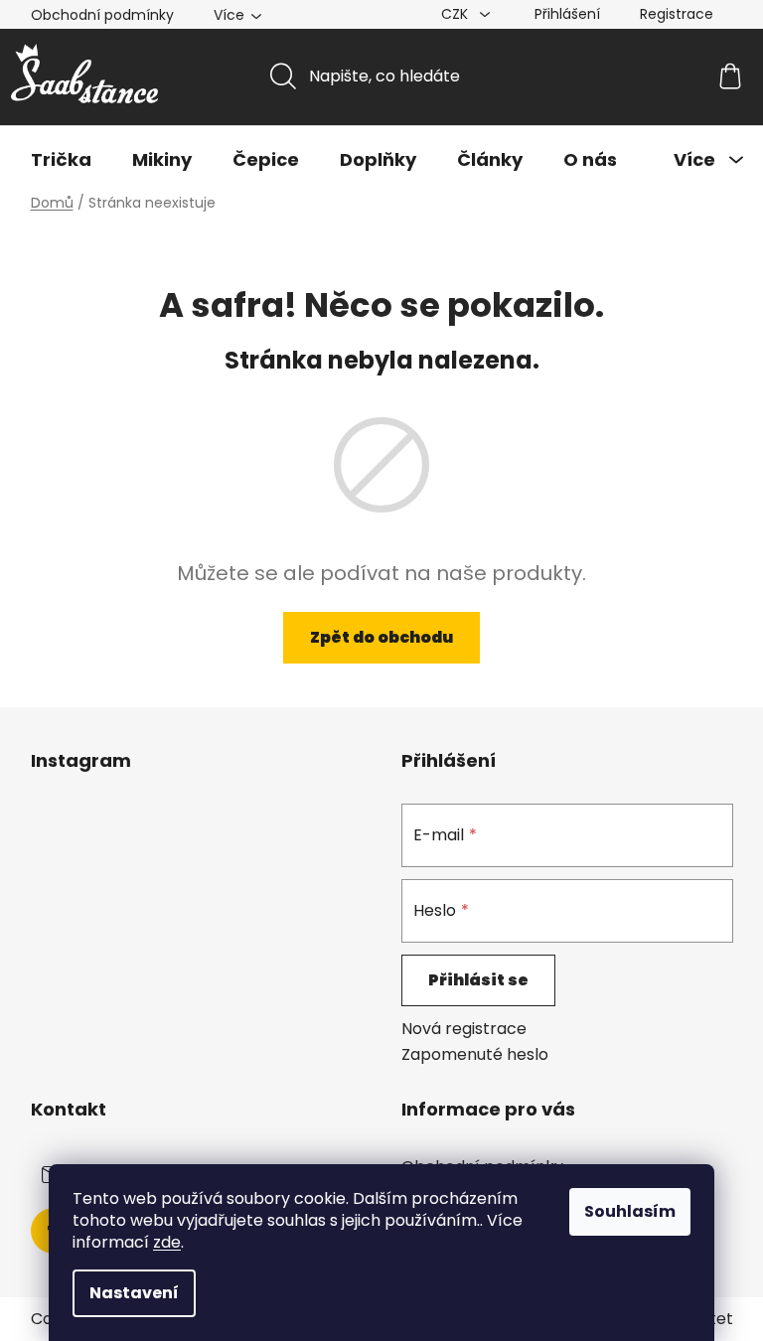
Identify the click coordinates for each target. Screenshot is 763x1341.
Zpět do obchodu (381, 637)
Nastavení (134, 1292)
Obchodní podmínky (102, 15)
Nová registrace (464, 1029)
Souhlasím (630, 1211)
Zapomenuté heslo (474, 1055)
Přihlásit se (478, 979)
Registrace (676, 14)
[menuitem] (61, 160)
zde (167, 1242)
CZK (456, 14)
